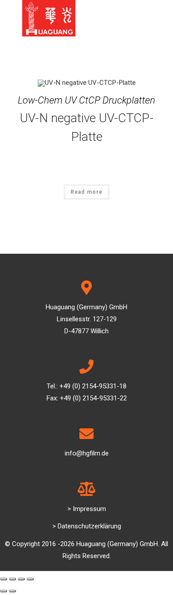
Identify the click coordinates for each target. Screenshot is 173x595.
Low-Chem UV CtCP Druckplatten (86, 100)
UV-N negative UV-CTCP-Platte (86, 127)
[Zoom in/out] (30, 579)
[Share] (12, 579)
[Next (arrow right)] (12, 591)
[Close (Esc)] (3, 579)
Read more (87, 192)
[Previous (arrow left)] (3, 591)
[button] (87, 509)
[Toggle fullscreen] (21, 579)
